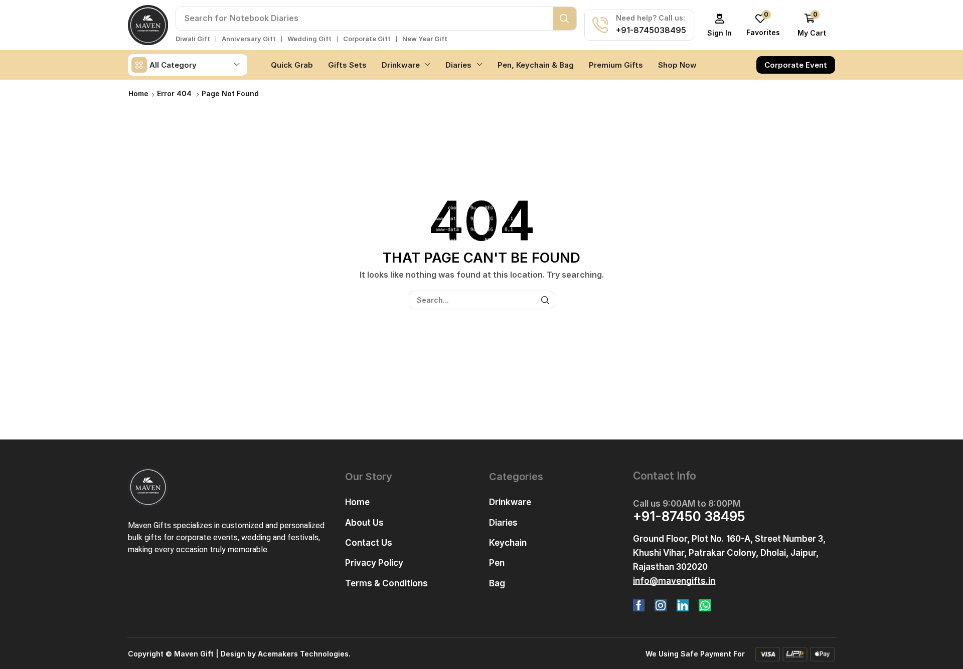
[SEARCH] (545, 300)
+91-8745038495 (651, 30)
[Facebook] (639, 605)
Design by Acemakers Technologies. (286, 653)
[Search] (564, 18)
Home (138, 93)
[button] (720, 25)
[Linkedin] (683, 605)
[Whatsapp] (705, 605)
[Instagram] (661, 605)
